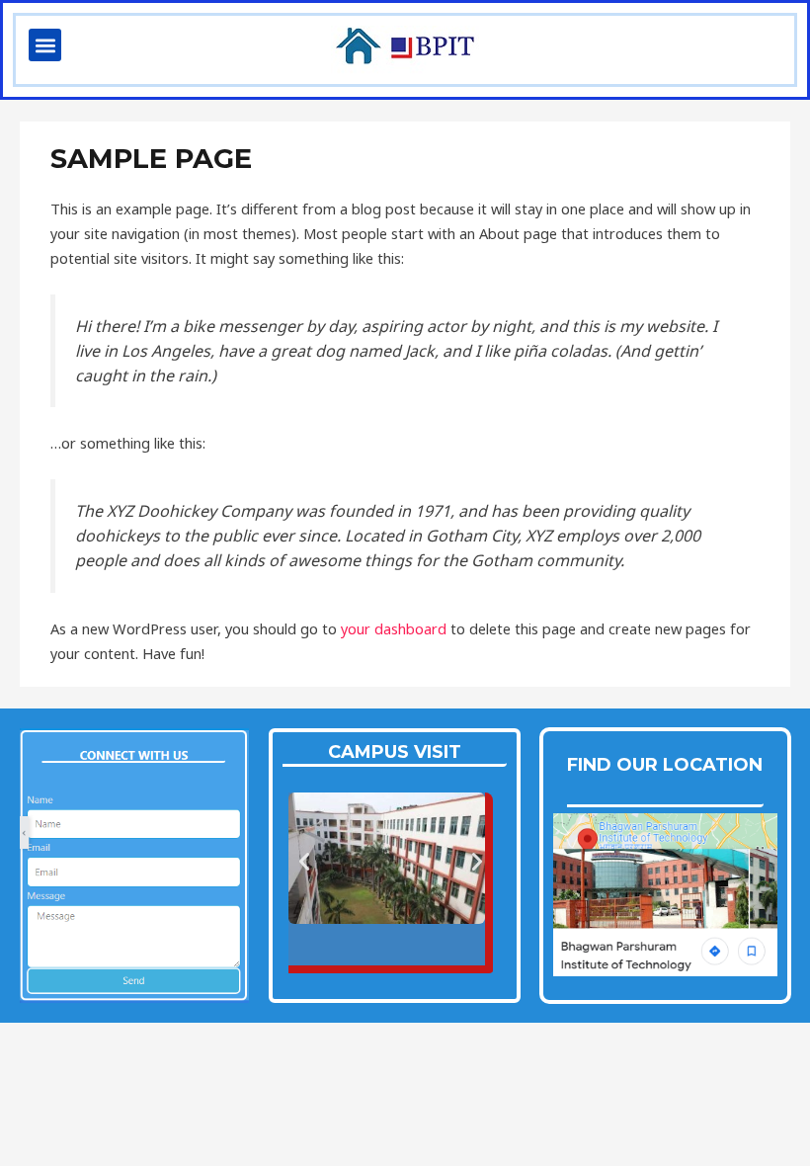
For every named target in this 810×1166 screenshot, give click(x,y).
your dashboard (393, 628)
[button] (45, 45)
